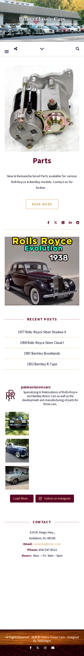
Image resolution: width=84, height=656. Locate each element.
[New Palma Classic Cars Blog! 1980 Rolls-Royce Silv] (17, 478)
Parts (42, 160)
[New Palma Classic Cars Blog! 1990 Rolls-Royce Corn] (17, 424)
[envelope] (52, 648)
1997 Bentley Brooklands (42, 353)
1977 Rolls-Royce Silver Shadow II (42, 332)
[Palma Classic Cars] (42, 18)
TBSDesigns (44, 641)
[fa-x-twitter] (38, 648)
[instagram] (45, 648)
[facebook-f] (31, 648)
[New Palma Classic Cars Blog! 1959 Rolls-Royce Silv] (17, 451)
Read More (42, 204)
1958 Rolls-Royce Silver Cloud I (42, 342)
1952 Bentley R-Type (42, 364)
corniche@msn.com (47, 544)
